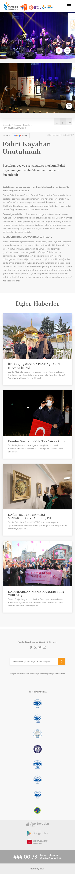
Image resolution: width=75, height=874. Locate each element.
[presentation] (6, 89)
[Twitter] (35, 648)
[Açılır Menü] (69, 6)
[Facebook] (30, 648)
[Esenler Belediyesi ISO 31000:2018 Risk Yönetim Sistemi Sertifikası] (37, 764)
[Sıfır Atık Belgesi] (37, 810)
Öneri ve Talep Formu (23, 7)
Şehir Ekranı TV (35, 7)
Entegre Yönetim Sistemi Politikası (23, 674)
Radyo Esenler (48, 7)
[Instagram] (39, 648)
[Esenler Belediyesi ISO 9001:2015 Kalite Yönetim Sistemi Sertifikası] (37, 703)
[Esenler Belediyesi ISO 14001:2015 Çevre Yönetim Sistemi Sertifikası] (37, 718)
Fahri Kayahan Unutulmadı (14, 128)
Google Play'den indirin (37, 833)
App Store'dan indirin (37, 824)
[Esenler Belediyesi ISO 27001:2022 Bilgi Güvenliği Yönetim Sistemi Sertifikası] (37, 733)
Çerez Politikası (59, 674)
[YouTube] (44, 648)
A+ (63, 123)
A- (57, 123)
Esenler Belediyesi (11, 6)
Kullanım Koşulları (45, 674)
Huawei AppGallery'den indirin (37, 842)
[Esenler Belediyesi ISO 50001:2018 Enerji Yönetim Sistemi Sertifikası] (37, 794)
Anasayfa (7, 125)
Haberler (17, 125)
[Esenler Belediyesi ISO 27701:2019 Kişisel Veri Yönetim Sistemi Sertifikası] (37, 749)
